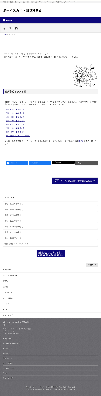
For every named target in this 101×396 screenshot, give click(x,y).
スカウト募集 (7, 298)
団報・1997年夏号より (15, 121)
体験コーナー (7, 292)
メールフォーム (8, 304)
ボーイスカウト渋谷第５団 (22, 10)
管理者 (81, 141)
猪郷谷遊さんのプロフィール (18, 136)
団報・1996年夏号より (15, 128)
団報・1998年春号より (15, 117)
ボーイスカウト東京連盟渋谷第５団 (47, 387)
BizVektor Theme (51, 389)
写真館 (5, 281)
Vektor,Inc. (62, 389)
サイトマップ (7, 315)
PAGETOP (92, 265)
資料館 (5, 287)
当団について (7, 270)
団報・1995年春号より (15, 132)
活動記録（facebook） (11, 275)
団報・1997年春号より (15, 124)
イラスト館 (9, 197)
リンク (5, 309)
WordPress (39, 389)
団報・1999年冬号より (15, 113)
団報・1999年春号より (15, 109)
